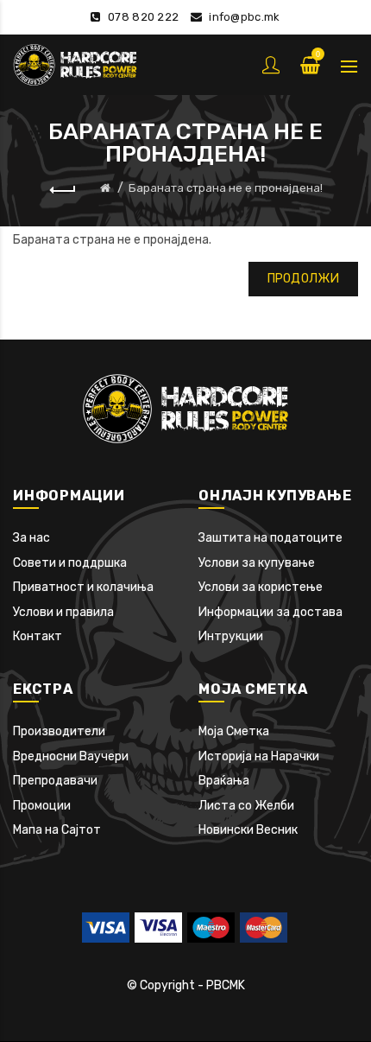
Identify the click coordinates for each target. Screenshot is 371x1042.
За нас (31, 538)
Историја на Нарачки (258, 756)
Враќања (223, 780)
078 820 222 (143, 16)
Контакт (37, 636)
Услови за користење (260, 587)
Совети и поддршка (70, 563)
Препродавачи (55, 780)
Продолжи (303, 278)
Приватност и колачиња (83, 587)
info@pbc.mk (244, 16)
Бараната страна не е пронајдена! (226, 187)
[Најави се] (272, 64)
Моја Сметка (233, 731)
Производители (59, 731)
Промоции (42, 805)
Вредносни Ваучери (71, 756)
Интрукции (230, 636)
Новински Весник (248, 830)
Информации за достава (270, 612)
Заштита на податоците (270, 538)
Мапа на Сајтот (57, 830)
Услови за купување (256, 563)
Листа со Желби (246, 805)
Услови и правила (63, 612)
